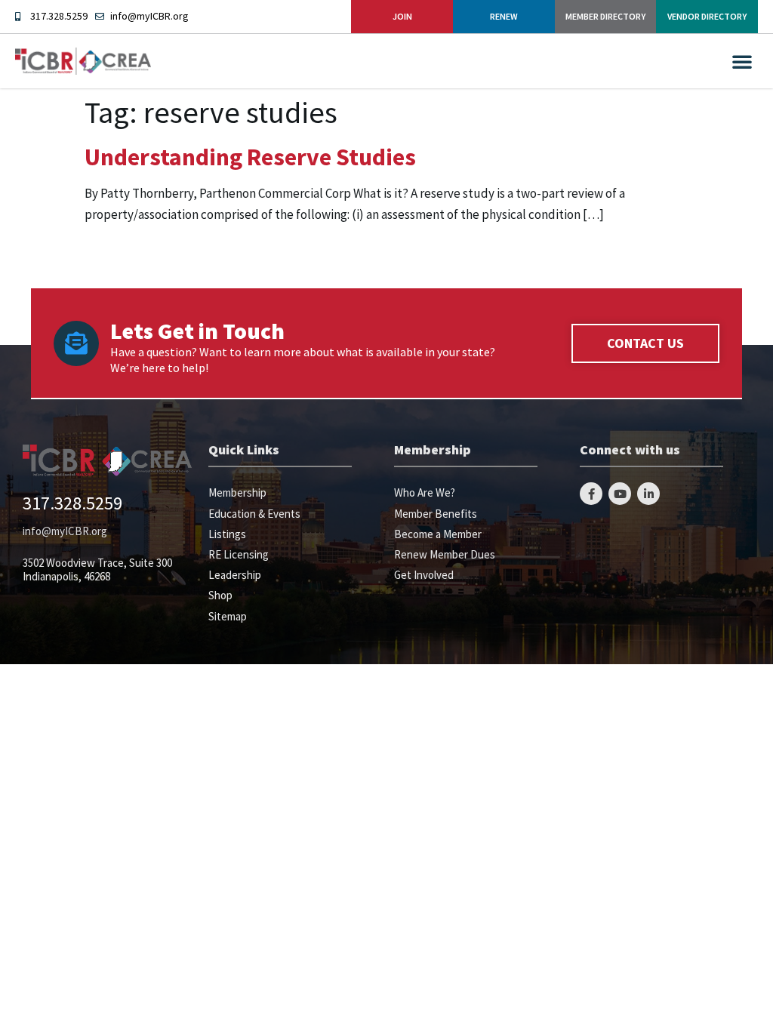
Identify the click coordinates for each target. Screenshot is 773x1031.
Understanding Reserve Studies (250, 157)
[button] (742, 61)
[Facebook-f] (591, 493)
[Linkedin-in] (648, 493)
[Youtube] (619, 493)
